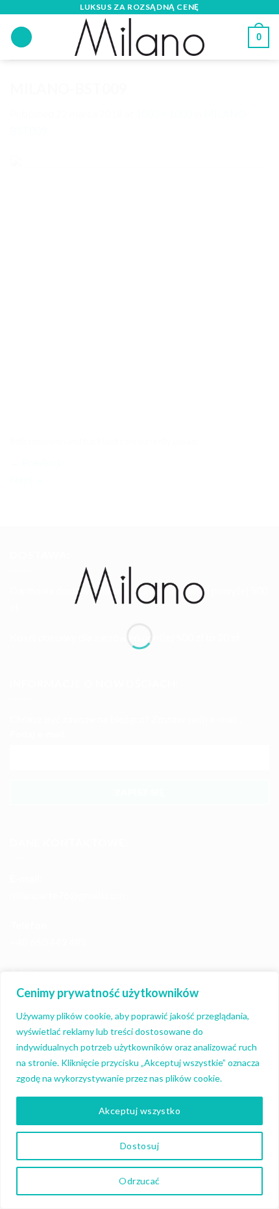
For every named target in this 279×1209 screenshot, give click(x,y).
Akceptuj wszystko (139, 1110)
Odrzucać (139, 1180)
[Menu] (21, 37)
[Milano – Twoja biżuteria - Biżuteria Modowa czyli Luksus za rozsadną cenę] (139, 584)
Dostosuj (139, 1145)
